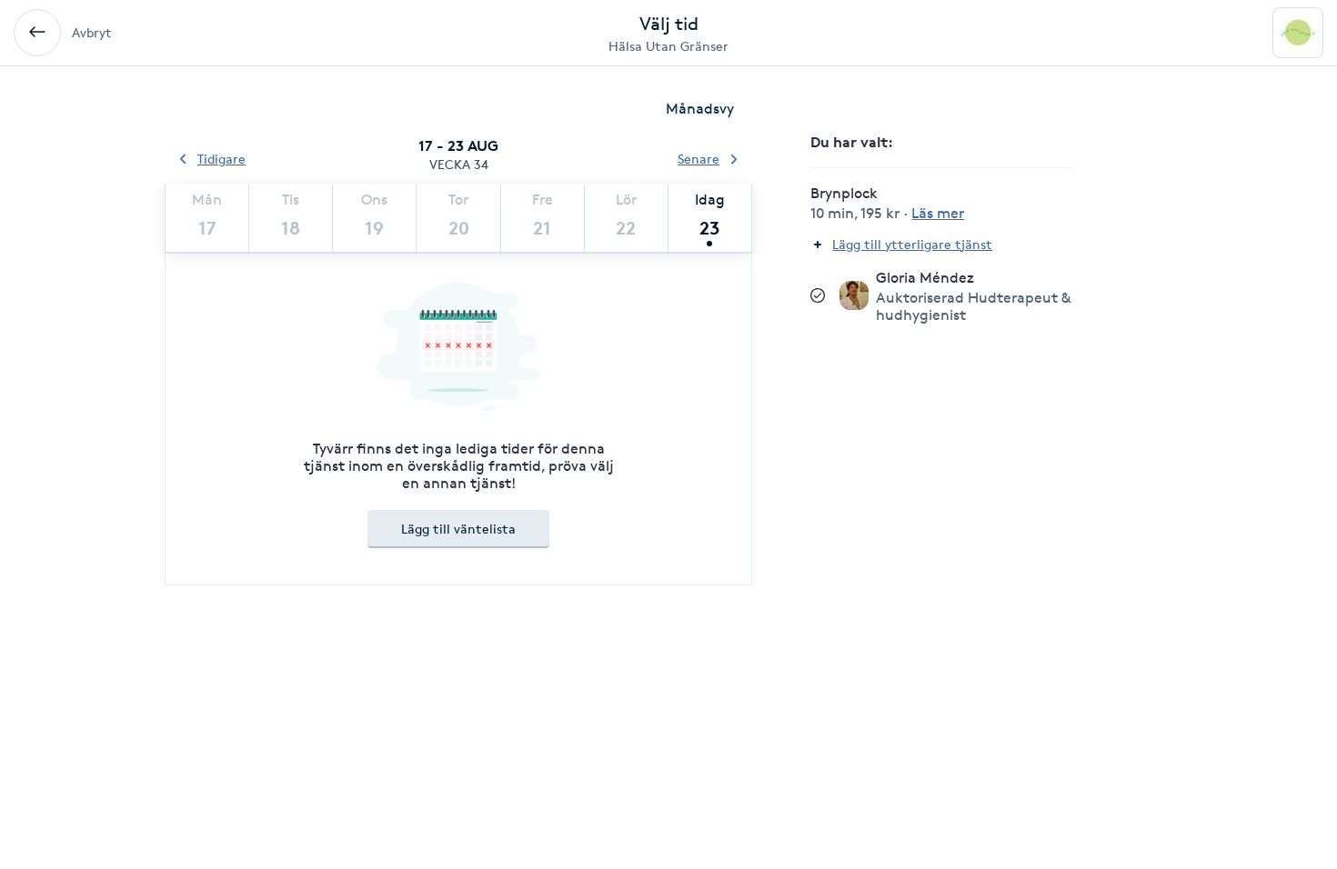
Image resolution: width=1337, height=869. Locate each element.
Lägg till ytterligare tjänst (912, 244)
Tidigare (221, 158)
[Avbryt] (37, 32)
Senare (698, 158)
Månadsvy (700, 108)
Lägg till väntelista (458, 528)
